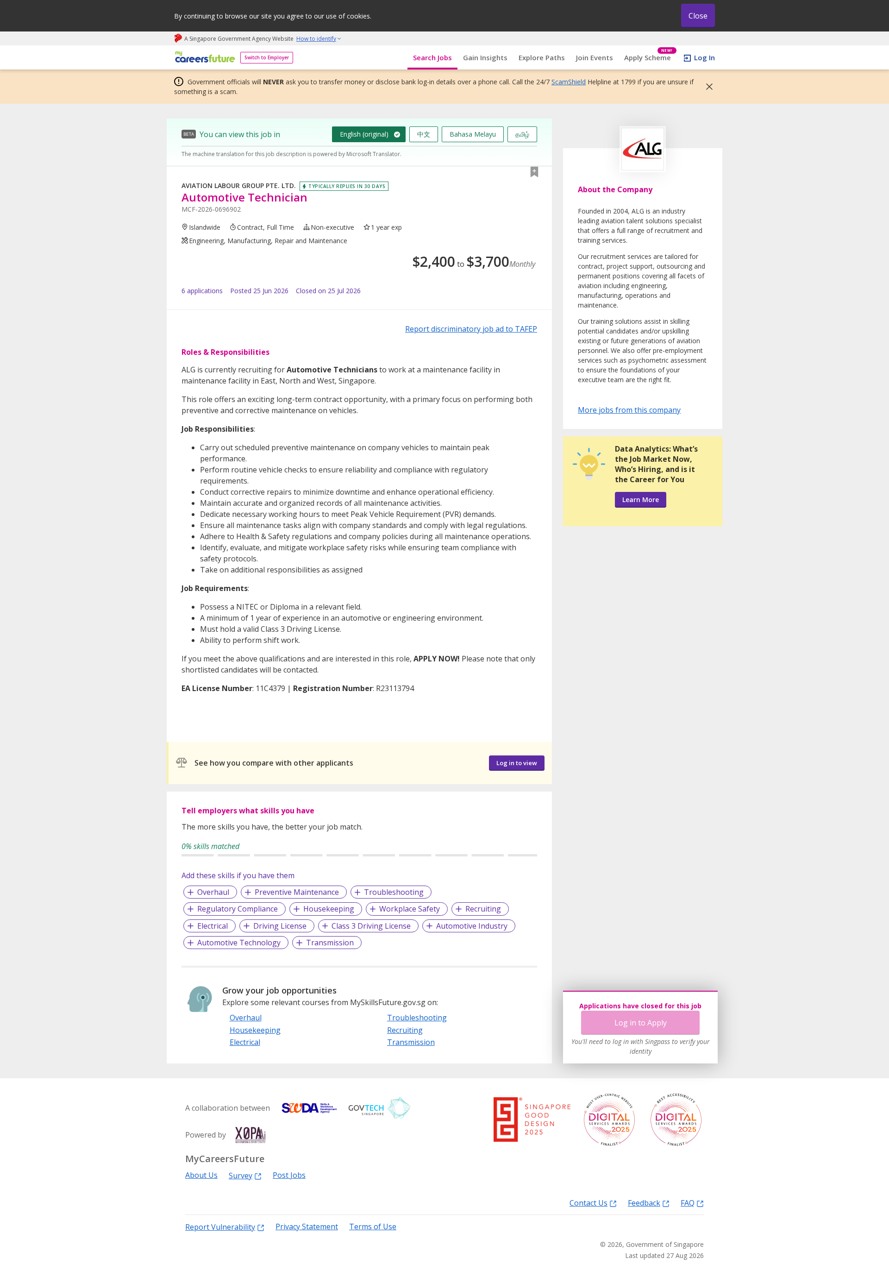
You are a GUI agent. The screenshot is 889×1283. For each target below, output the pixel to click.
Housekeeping (328, 909)
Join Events (594, 57)
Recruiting (483, 909)
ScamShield (568, 81)
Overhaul (213, 892)
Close (698, 16)
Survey (240, 1175)
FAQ (688, 1202)
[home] (203, 57)
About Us (201, 1175)
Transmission (330, 942)
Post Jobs (289, 1175)
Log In (704, 57)
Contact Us (588, 1202)
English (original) (364, 134)
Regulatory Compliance (237, 909)
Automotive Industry (471, 926)
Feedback (644, 1202)
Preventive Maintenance (297, 892)
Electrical (212, 926)
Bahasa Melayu (473, 134)
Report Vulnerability (220, 1226)
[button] (706, 86)
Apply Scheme (648, 58)
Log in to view (516, 763)
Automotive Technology (239, 942)
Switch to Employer (266, 57)
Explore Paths (542, 57)
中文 (423, 134)
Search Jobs (432, 57)
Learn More (640, 499)
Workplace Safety (409, 909)
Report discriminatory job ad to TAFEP (471, 329)
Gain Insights (485, 57)
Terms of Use (372, 1226)
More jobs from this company (629, 409)
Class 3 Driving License (371, 926)
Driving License (280, 926)
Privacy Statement (306, 1226)
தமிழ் (522, 134)
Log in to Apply (640, 1023)
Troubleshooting (394, 892)
